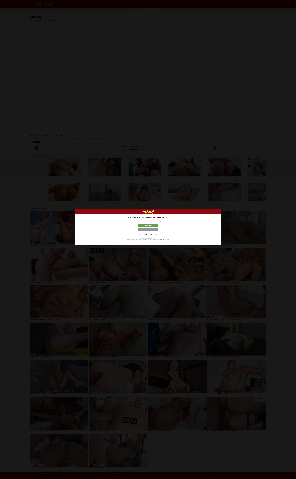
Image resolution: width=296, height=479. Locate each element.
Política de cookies (160, 239)
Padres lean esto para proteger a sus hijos (148, 234)
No (148, 230)
